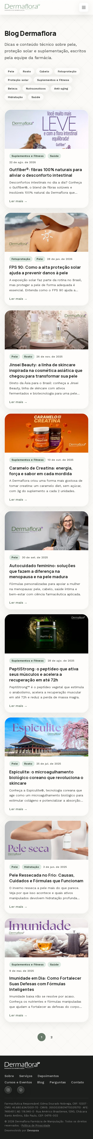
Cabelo (44, 71)
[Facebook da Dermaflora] (20, 1089)
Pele (11, 71)
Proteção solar (18, 80)
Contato (77, 1082)
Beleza (12, 88)
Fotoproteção (67, 71)
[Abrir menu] (83, 7)
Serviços (25, 1076)
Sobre (9, 1076)
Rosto (27, 71)
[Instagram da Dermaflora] (8, 1089)
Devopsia (33, 1130)
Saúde (35, 97)
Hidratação (15, 97)
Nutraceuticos (36, 88)
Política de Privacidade (35, 1125)
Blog (40, 1082)
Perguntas (58, 1082)
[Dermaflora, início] (22, 7)
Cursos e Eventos (18, 1082)
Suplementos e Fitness (53, 80)
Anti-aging (61, 88)
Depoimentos (48, 1076)
